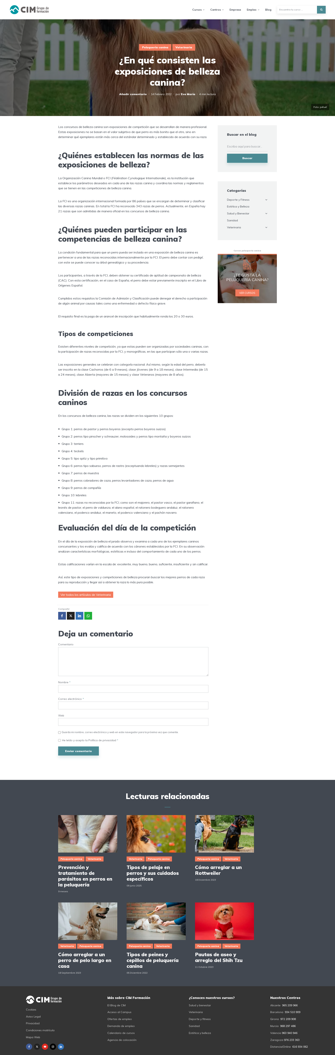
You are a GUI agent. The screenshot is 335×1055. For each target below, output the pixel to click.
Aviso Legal (33, 1016)
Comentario (65, 644)
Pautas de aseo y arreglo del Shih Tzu (219, 957)
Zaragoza (276, 1040)
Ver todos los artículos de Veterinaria (85, 595)
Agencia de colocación (121, 1040)
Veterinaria (183, 47)
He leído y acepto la (90, 740)
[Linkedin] (61, 1047)
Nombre (64, 682)
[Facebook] (29, 1047)
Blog (268, 9)
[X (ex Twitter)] (37, 1047)
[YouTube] (45, 1047)
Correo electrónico (71, 699)
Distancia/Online (280, 1046)
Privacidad (33, 1023)
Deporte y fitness (200, 1019)
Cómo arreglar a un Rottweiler (218, 870)
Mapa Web (33, 1037)
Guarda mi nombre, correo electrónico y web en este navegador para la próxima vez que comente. (120, 732)
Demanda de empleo (121, 1026)
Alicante (275, 1005)
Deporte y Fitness (238, 199)
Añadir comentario (133, 94)
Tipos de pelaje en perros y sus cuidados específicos (153, 873)
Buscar (247, 158)
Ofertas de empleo (119, 1019)
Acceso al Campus (119, 1012)
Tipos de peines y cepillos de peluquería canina (153, 960)
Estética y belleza (200, 1033)
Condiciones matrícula (40, 1030)
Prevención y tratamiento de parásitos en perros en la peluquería (85, 876)
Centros (215, 9)
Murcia (274, 1026)
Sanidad (232, 220)
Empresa (235, 9)
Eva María (188, 94)
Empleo (251, 9)
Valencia (275, 1033)
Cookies (31, 1009)
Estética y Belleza (238, 206)
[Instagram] (53, 1047)
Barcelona (276, 1012)
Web (61, 715)
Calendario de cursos (121, 1033)
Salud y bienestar (200, 1005)
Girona (274, 1019)
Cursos (197, 9)
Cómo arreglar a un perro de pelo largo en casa (84, 960)
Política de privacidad (102, 740)
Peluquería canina (155, 47)
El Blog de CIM (116, 1005)
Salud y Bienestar (238, 213)
